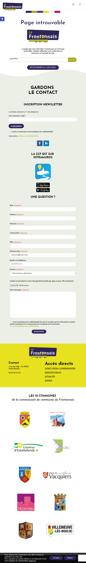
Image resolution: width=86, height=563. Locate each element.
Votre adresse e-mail (17, 116)
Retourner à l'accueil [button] (43, 68)
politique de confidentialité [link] (27, 136)
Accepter (56, 558)
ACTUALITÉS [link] (50, 376)
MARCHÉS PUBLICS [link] (53, 372)
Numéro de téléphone (18, 260)
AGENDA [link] (48, 380)
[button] (80, 6)
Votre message (19, 290)
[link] (2, 19)
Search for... (14, 59)
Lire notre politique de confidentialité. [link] (24, 326)
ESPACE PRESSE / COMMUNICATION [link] (60, 368)
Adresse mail (18, 251)
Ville (15, 242)
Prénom (16, 214)
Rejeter (70, 558)
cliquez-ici (32, 561)
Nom (15, 205)
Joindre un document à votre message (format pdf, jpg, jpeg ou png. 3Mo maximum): (42, 281)
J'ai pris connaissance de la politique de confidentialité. (32, 132)
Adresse (17, 224)
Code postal (18, 233)
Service (16, 269)
